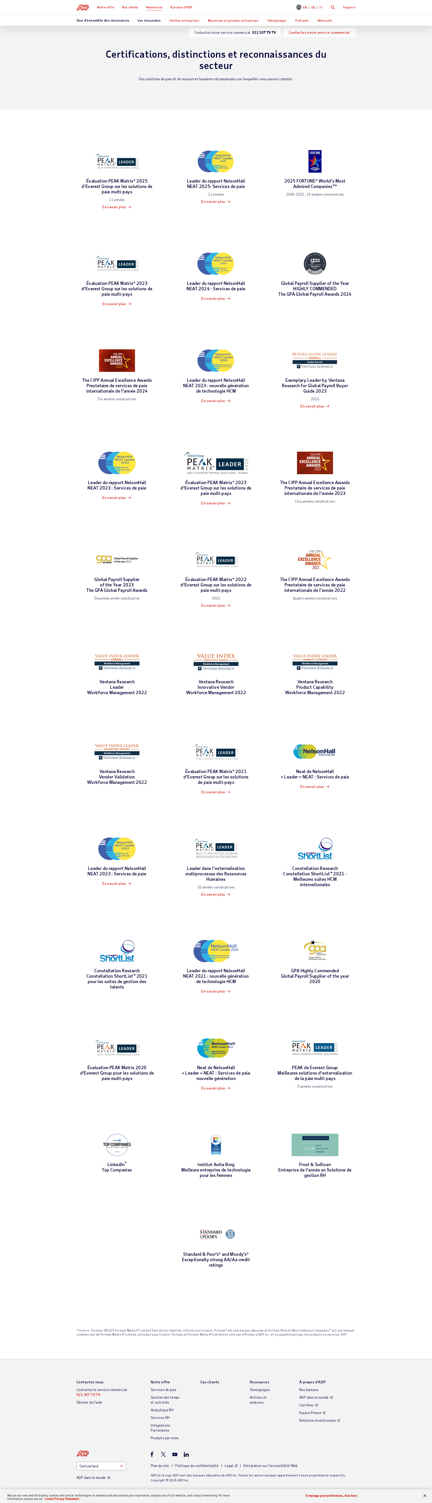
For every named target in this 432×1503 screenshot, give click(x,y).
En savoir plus (114, 207)
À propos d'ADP (181, 7)
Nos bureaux (308, 1389)
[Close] (425, 1496)
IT (321, 7)
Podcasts (301, 20)
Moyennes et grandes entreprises (233, 20)
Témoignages (276, 20)
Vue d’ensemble (149, 20)
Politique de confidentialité (196, 1465)
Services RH (160, 1417)
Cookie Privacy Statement (62, 1499)
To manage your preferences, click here (331, 1495)
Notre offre (105, 7)
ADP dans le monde (314, 1397)
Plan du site (160, 1465)
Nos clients (130, 7)
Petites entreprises (184, 20)
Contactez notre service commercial (319, 32)
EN (305, 7)
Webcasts (324, 20)
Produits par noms (165, 1438)
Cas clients (209, 1382)
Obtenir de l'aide (89, 1402)
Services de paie (163, 1389)
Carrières (306, 1405)
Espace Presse (310, 1412)
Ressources (154, 7)
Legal (229, 1465)
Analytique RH (162, 1410)
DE (313, 7)
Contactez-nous (90, 1382)
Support (349, 7)
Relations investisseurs (317, 1420)
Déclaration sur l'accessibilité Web (270, 1465)
